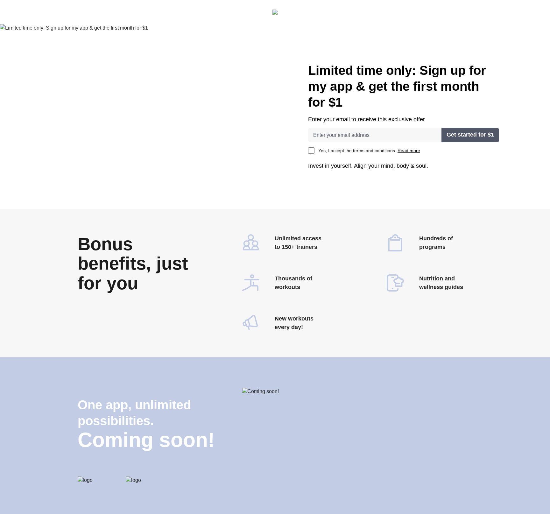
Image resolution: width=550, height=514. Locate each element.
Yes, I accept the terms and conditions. (369, 150)
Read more (409, 150)
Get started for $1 (470, 134)
